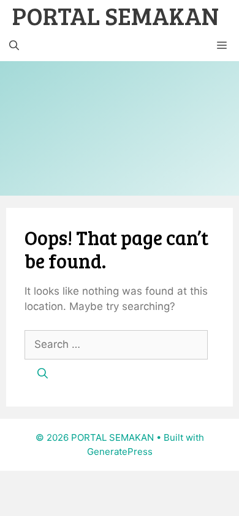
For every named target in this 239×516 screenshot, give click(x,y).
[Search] (43, 374)
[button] (14, 46)
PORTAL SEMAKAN (115, 15)
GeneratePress (120, 451)
